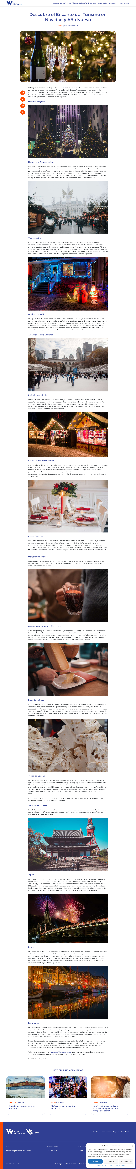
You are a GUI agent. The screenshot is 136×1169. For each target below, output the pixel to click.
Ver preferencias (126, 1161)
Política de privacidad (112, 1165)
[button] (132, 1146)
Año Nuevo (62, 88)
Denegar (111, 1161)
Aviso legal (122, 1165)
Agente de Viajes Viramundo (60, 1052)
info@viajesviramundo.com (18, 1151)
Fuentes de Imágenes (38, 1059)
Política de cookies (101, 1165)
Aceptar (95, 1161)
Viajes (60, 26)
